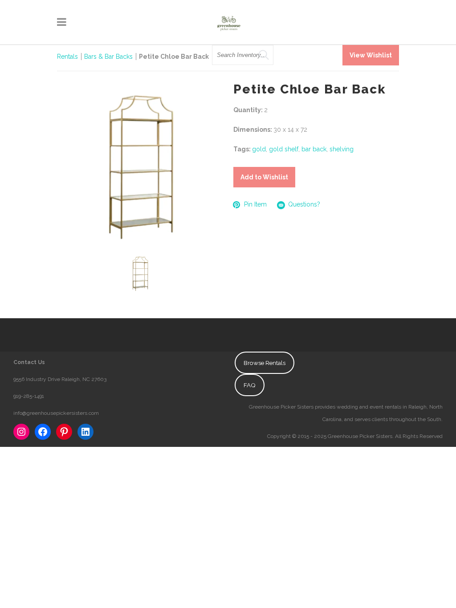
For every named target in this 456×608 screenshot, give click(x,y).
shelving (342, 149)
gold (259, 149)
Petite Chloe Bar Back (174, 56)
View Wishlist (371, 55)
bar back (313, 149)
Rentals (67, 56)
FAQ (250, 385)
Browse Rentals (264, 362)
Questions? (304, 204)
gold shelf (283, 149)
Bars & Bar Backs (108, 56)
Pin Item (255, 204)
